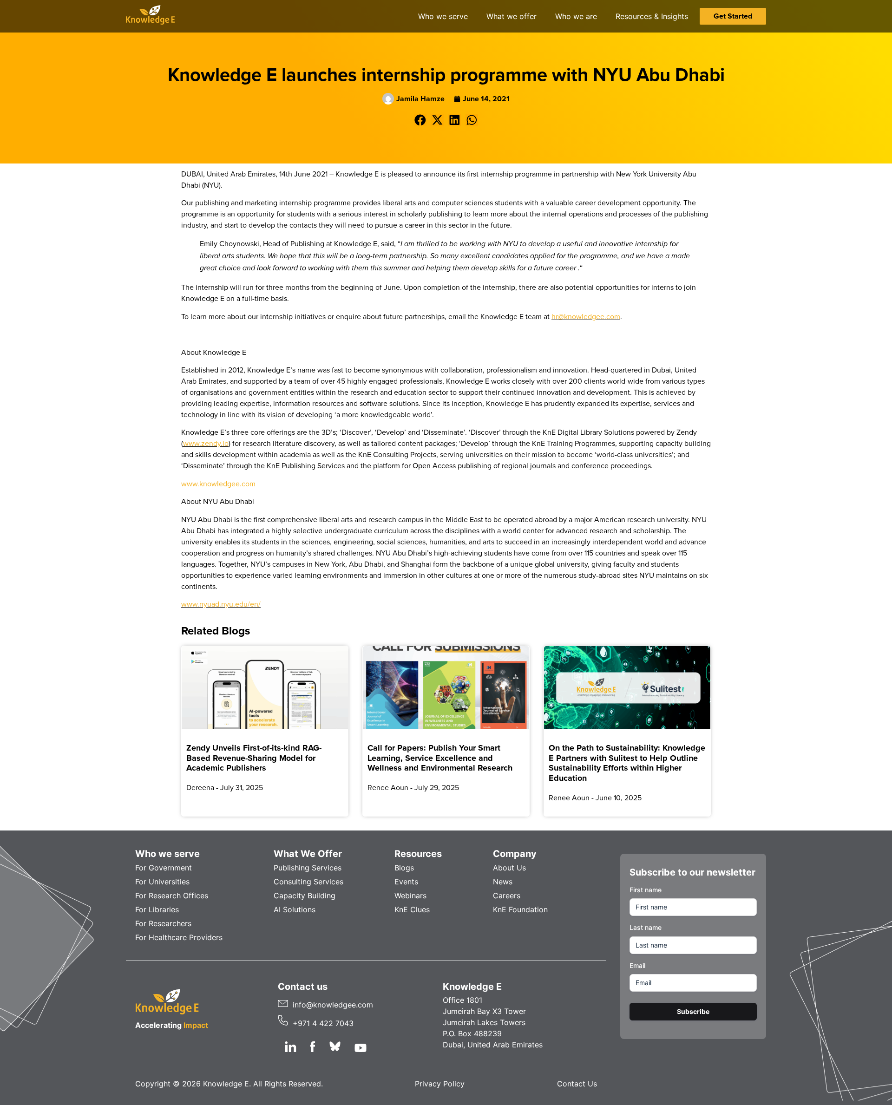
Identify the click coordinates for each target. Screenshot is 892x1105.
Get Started (733, 16)
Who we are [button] (576, 16)
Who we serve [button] (443, 16)
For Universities (162, 881)
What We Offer (308, 853)
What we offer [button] (511, 16)
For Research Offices (171, 895)
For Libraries (157, 909)
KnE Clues (412, 909)
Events (406, 881)
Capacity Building (304, 895)
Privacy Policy (440, 1083)
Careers (506, 895)
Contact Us (577, 1083)
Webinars (410, 895)
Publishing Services (307, 867)
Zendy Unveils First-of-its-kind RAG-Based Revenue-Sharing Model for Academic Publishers (253, 758)
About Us (509, 867)
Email (637, 965)
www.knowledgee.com (218, 483)
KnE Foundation (520, 909)
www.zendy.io (206, 443)
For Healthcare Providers (179, 937)
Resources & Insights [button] (652, 16)
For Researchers (163, 923)
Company (515, 853)
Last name (646, 927)
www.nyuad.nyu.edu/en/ (221, 604)
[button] (420, 120)
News (502, 881)
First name (646, 890)
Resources (418, 853)
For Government (163, 867)
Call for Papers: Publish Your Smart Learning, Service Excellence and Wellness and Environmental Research (439, 758)
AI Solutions (294, 909)
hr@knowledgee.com (585, 316)
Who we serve (167, 853)
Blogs (404, 867)
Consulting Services (308, 881)
